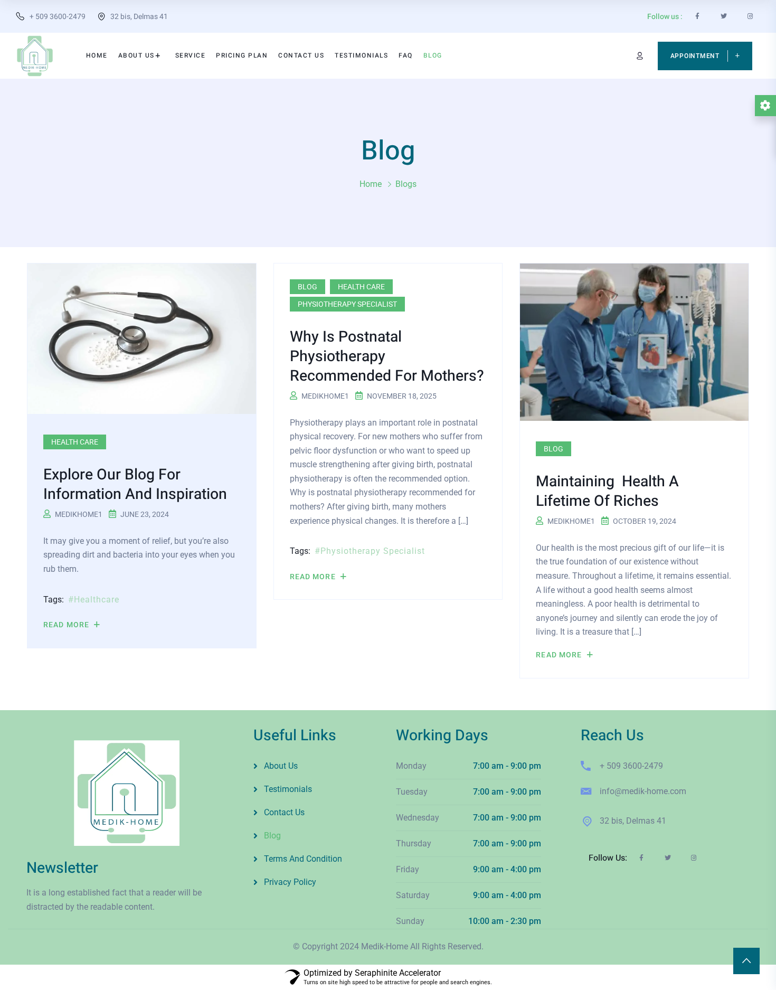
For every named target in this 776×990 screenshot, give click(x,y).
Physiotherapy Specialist (347, 304)
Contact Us (284, 812)
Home (370, 184)
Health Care (74, 442)
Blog (307, 286)
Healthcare (96, 600)
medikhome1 (78, 514)
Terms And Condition (303, 859)
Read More (67, 624)
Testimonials (288, 789)
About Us (281, 766)
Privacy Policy (290, 882)
